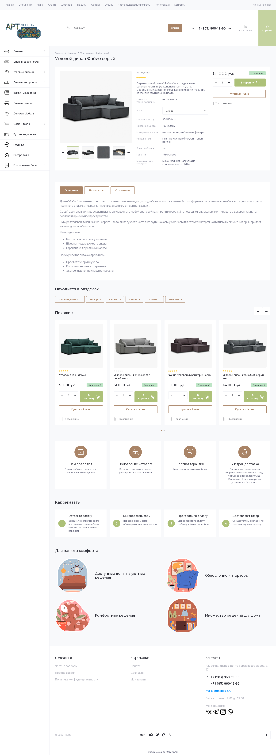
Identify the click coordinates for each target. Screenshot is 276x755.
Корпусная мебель (25, 165)
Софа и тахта (21, 124)
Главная (59, 53)
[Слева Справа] (185, 111)
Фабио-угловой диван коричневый (189, 375)
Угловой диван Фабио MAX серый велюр (243, 376)
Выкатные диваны (24, 92)
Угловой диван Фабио (72, 375)
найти (175, 28)
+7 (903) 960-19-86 (211, 28)
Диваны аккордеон (25, 82)
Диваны (18, 51)
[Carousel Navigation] (262, 311)
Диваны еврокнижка (25, 61)
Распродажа (21, 155)
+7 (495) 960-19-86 (225, 683)
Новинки (18, 144)
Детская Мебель (23, 113)
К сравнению (225, 103)
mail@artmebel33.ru (218, 691)
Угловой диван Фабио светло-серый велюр (132, 376)
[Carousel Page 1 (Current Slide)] (161, 430)
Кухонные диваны (24, 134)
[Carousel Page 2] (164, 430)
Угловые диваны (23, 72)
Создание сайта (156, 751)
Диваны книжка (22, 103)
